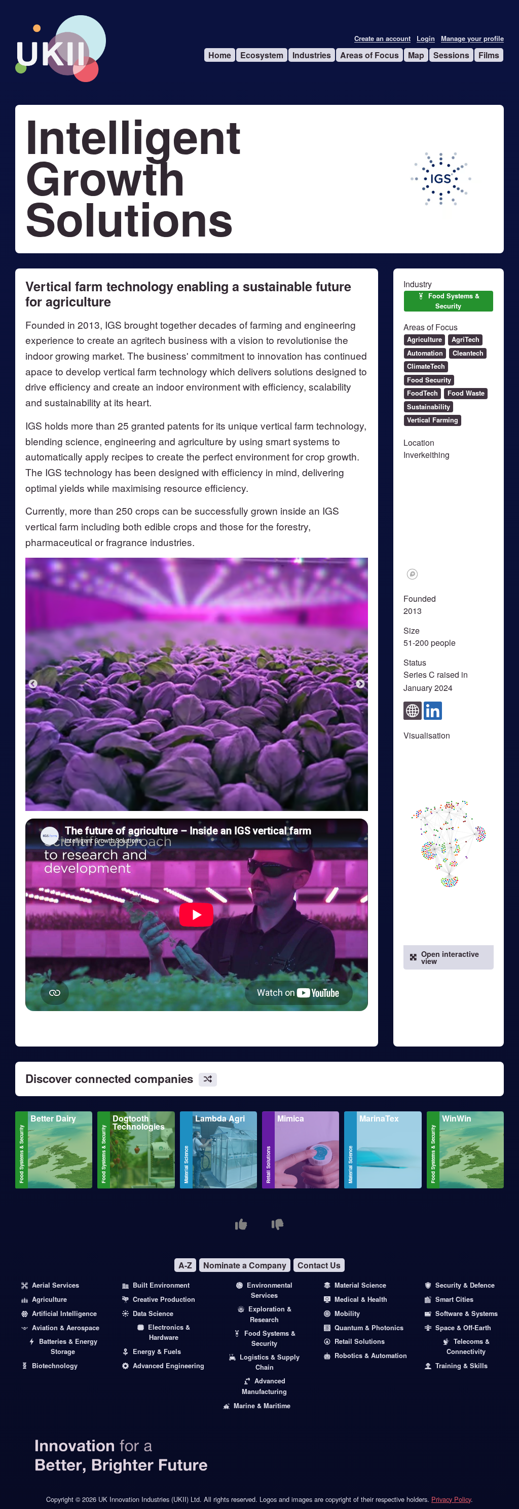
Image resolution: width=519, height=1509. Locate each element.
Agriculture (424, 339)
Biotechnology (55, 1365)
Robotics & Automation (371, 1355)
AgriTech (465, 339)
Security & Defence (465, 1285)
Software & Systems (466, 1313)
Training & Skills (461, 1365)
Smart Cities (454, 1299)
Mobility (347, 1313)
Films (488, 55)
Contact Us (319, 1265)
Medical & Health (361, 1299)
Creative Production (164, 1299)
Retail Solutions (268, 1164)
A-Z (185, 1265)
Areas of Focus (369, 55)
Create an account (382, 38)
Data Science (153, 1313)
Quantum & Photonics (369, 1327)
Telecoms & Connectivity (468, 1346)
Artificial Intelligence (64, 1313)
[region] (448, 526)
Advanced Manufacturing (264, 1386)
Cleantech (468, 353)
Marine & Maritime (262, 1405)
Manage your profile (472, 38)
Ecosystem (261, 55)
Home (219, 55)
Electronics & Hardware (169, 1332)
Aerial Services (55, 1285)
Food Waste (466, 393)
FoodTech (422, 393)
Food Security (429, 379)
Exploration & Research (269, 1314)
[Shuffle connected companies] (208, 1080)
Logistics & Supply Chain (270, 1362)
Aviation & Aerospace (65, 1327)
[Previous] (33, 684)
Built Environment (161, 1285)
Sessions (451, 55)
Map (416, 55)
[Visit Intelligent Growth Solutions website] (412, 709)
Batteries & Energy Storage (68, 1346)
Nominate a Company (244, 1265)
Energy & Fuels (157, 1351)
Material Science (186, 1164)
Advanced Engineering (168, 1365)
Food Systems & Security (453, 300)
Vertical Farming (432, 419)
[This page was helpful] (241, 1224)
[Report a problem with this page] (277, 1224)
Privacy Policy (451, 1499)
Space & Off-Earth (463, 1327)
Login (426, 38)
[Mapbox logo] (412, 574)
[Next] (360, 684)
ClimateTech (426, 366)
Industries (311, 55)
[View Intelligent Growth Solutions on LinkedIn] (433, 709)
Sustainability (428, 406)
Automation (425, 353)
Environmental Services (269, 1290)
